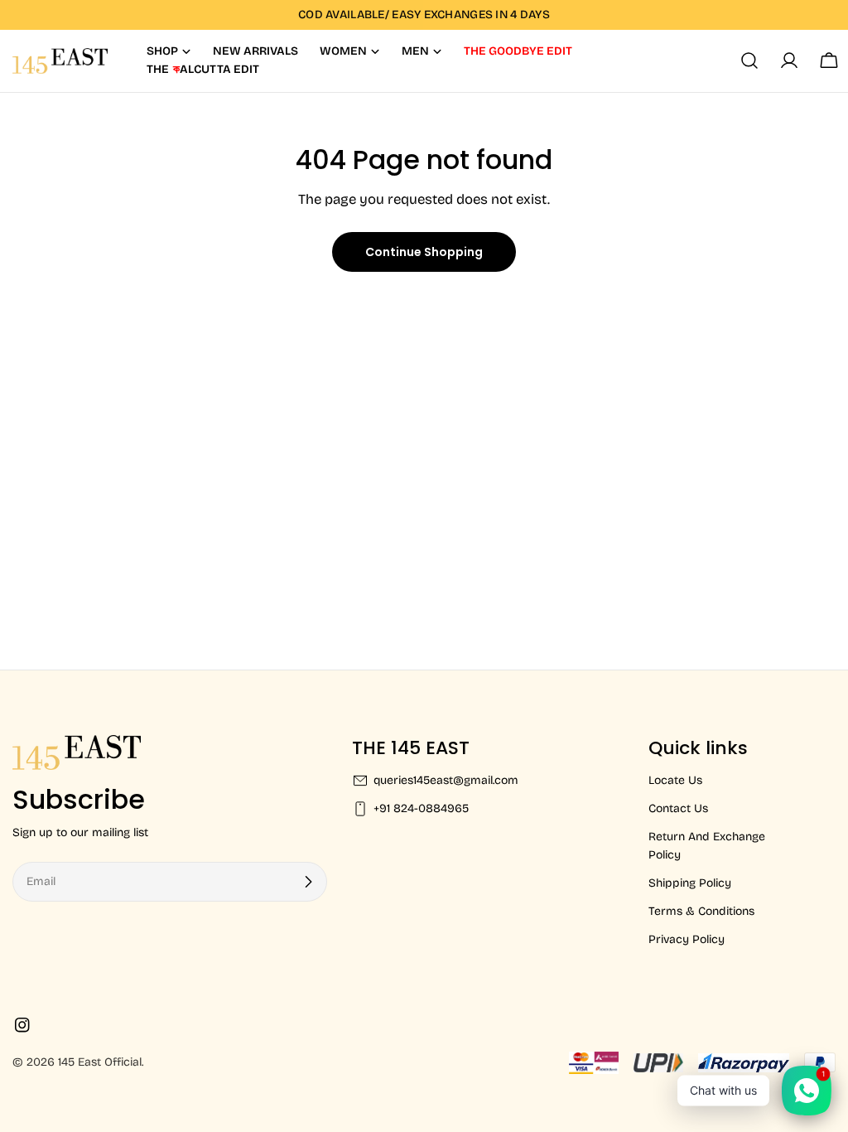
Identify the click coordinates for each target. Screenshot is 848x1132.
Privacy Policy (686, 939)
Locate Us (675, 780)
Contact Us (678, 808)
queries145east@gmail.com (445, 780)
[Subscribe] (308, 881)
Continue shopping (424, 252)
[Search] (749, 60)
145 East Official (100, 1062)
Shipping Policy (689, 883)
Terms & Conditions (701, 911)
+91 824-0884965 (421, 808)
